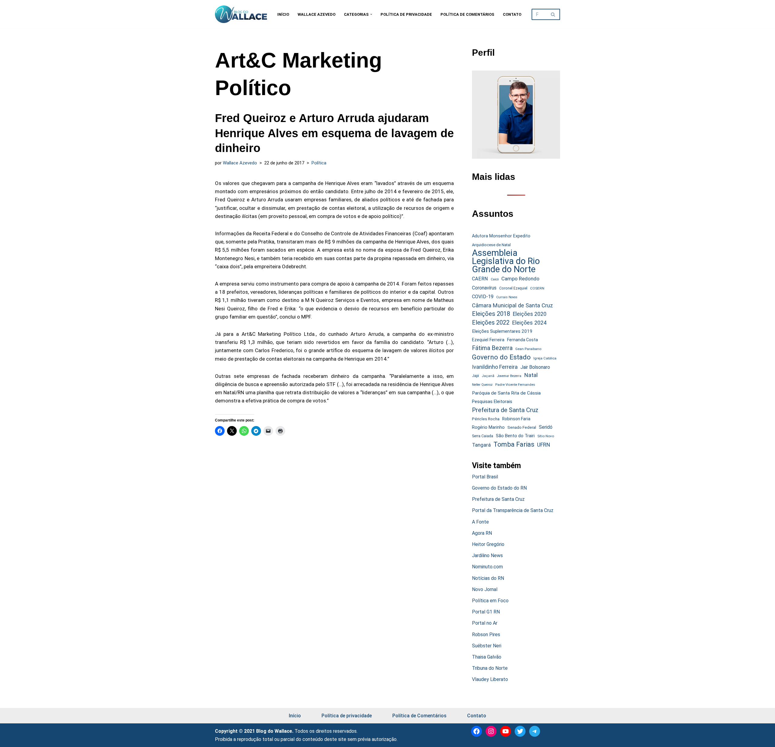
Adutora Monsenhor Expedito (501, 236)
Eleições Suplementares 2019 (502, 331)
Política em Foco (490, 600)
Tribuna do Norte (490, 668)
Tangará (481, 445)
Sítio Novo (545, 436)
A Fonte (480, 522)
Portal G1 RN (486, 612)
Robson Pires (486, 634)
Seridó (545, 427)
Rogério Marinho (488, 427)
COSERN (537, 288)
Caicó (495, 279)
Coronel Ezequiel (513, 288)
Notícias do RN (488, 578)
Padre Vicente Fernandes (515, 384)
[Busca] (553, 14)
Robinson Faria (516, 418)
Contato (512, 14)
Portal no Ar (484, 623)
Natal (531, 375)
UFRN (543, 444)
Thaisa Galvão (486, 657)
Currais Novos (506, 297)
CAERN (480, 279)
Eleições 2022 (491, 322)
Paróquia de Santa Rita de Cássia (506, 393)
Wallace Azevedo (316, 14)
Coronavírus (484, 288)
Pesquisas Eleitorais (492, 401)
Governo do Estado (501, 357)
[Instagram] (491, 731)
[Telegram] (534, 731)
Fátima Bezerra (492, 348)
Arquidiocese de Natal (491, 245)
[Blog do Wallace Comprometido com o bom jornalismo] (241, 14)
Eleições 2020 (529, 314)
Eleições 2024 (529, 322)
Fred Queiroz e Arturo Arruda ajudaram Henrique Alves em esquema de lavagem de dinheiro (334, 133)
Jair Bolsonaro (535, 367)
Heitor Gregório (488, 544)
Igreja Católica (544, 358)
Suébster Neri (486, 646)
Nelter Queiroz (482, 385)
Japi (475, 376)
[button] (371, 14)
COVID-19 (482, 296)
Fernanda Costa (522, 339)
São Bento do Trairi (515, 435)
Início (283, 14)
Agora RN (482, 533)
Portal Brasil (485, 477)
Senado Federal (521, 427)
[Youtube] (505, 731)
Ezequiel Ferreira (488, 339)
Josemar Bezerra (509, 376)
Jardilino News (487, 555)
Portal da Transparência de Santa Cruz (512, 510)
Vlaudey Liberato (490, 679)
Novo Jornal (484, 589)
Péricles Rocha (486, 418)
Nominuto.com (487, 567)
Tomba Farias (513, 444)
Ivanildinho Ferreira (495, 367)
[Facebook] (476, 731)
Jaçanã (488, 376)
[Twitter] (520, 731)
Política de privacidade (406, 14)
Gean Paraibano (528, 349)
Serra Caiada (482, 436)
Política (319, 163)
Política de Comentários (467, 14)
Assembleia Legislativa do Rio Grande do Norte (506, 261)
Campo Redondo (520, 279)
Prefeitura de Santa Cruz (505, 410)
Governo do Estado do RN (499, 488)
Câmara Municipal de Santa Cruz (512, 305)
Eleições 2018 (491, 313)
